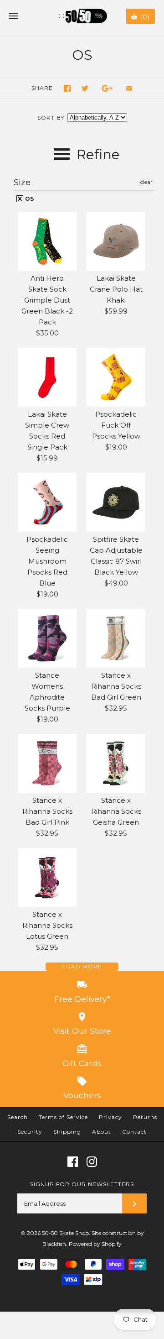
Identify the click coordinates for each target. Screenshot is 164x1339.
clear (146, 181)
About (101, 1131)
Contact (134, 1131)
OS (29, 198)
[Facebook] (72, 1161)
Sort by (50, 117)
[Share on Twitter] (85, 88)
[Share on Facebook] (67, 88)
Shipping (67, 1131)
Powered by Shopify (95, 1243)
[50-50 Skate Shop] (82, 16)
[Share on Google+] (107, 88)
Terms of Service (63, 1117)
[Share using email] (129, 88)
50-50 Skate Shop (65, 1232)
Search (17, 1117)
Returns (145, 1117)
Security (29, 1131)
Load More (82, 966)
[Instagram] (92, 1161)
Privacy (110, 1117)
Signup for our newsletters (82, 1184)
